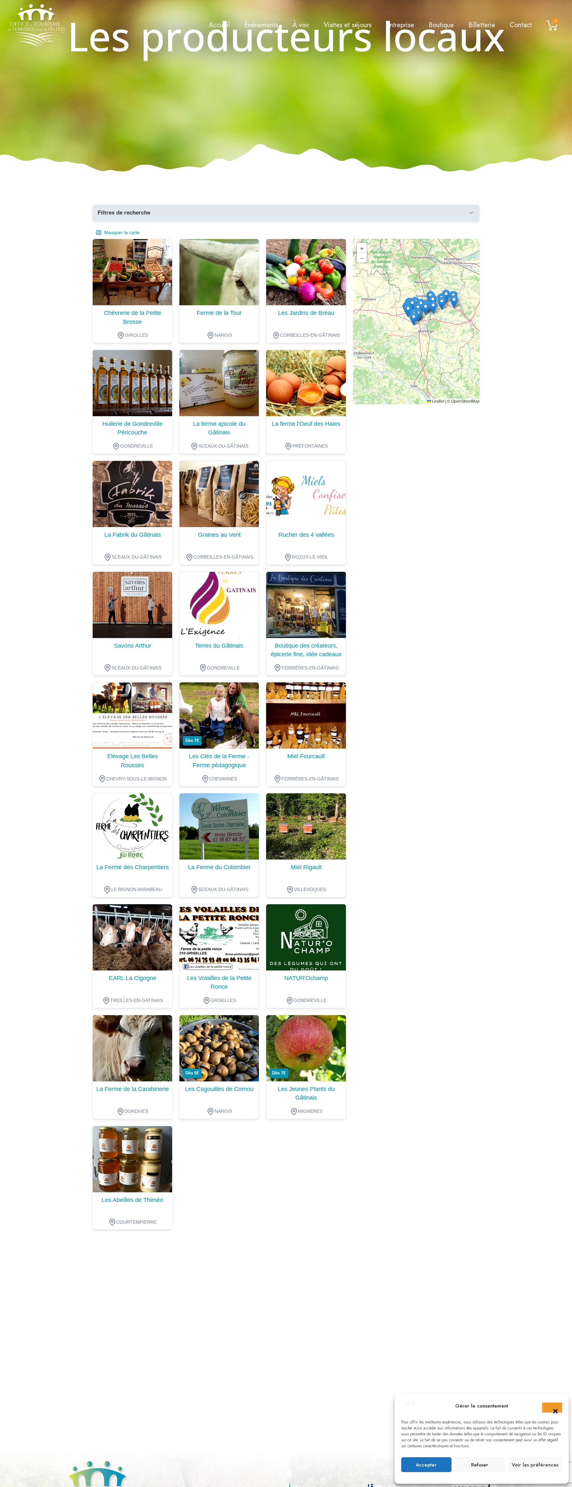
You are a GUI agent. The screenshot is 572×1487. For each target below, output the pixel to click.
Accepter (426, 1464)
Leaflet (437, 401)
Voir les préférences (535, 1464)
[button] (552, 1408)
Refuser (479, 1464)
